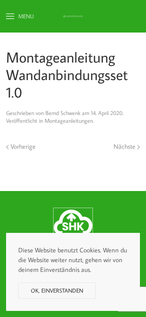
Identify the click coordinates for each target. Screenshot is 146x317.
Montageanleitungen (69, 120)
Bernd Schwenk (62, 113)
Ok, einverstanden (57, 290)
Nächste (125, 146)
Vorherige (22, 146)
